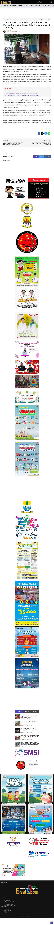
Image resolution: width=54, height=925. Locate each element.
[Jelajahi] (51, 2)
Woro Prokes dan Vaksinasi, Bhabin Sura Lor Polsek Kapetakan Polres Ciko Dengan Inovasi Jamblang (26, 25)
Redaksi (7, 911)
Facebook (47, 156)
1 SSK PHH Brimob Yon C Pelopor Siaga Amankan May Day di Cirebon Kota (22, 90)
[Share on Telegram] (45, 133)
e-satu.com (19, 916)
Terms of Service (9, 904)
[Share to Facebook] (39, 133)
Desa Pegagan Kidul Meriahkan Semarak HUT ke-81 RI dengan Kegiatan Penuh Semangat (29, 736)
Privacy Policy (8, 903)
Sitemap (7, 909)
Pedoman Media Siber (10, 905)
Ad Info (7, 912)
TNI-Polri (7, 128)
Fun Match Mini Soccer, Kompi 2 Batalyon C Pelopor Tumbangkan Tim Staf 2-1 (23, 95)
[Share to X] (42, 133)
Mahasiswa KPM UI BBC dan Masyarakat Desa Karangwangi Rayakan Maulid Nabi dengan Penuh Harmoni (29, 729)
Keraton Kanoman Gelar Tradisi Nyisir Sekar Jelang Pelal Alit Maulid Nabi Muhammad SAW (29, 723)
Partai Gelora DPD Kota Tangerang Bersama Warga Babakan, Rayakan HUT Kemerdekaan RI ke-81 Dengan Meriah (29, 743)
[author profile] (4, 31)
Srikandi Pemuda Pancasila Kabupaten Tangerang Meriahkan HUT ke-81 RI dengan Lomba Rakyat (29, 716)
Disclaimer (7, 900)
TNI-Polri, (18, 31)
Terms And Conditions (10, 901)
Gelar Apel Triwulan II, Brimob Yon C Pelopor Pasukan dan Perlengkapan (22, 93)
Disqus (41, 156)
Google (35, 156)
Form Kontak (8, 910)
